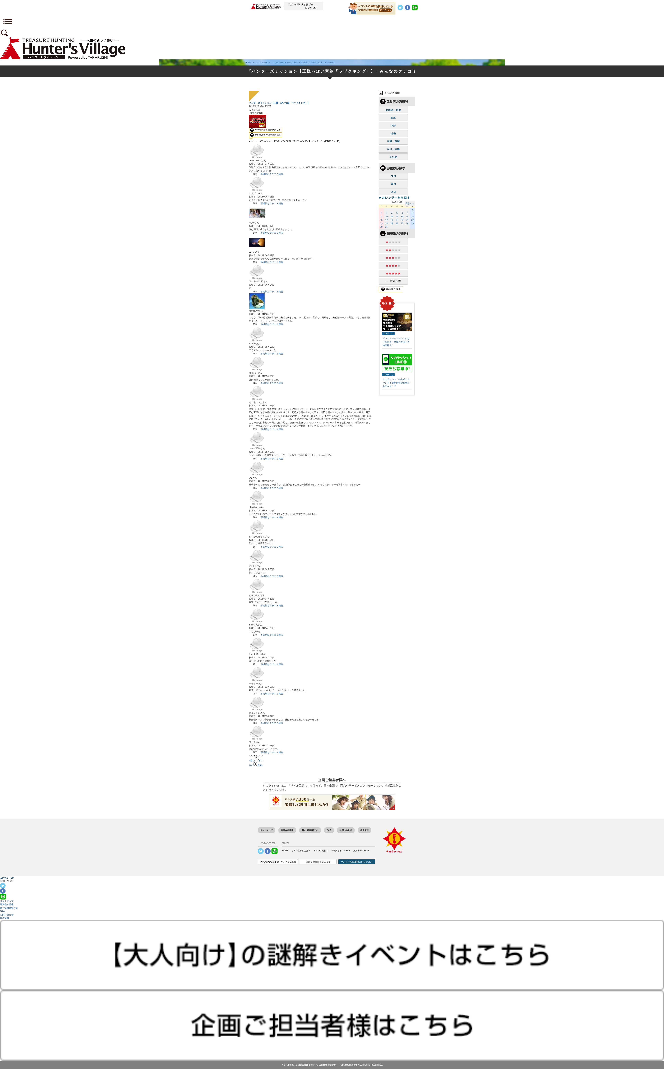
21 (407, 220)
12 (397, 216)
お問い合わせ (346, 830)
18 (391, 220)
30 (381, 227)
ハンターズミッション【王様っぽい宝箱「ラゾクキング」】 (279, 103)
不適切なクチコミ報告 (272, 174)
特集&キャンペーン (341, 850)
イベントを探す (321, 850)
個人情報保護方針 (310, 830)
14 (407, 216)
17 (386, 220)
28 (407, 223)
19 (397, 220)
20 (402, 220)
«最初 (252, 760)
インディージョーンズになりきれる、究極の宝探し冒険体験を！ (396, 341)
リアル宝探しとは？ (301, 850)
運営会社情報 (287, 830)
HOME (285, 850)
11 (392, 216)
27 (402, 223)
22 (412, 220)
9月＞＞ (410, 203)
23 (381, 223)
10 (386, 216)
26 (397, 223)
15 (412, 216)
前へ (261, 760)
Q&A (329, 830)
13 (402, 216)
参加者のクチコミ (361, 850)
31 (386, 227)
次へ (251, 765)
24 (386, 223)
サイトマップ (266, 830)
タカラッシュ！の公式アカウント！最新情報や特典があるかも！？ (396, 382)
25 (391, 223)
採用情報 (364, 830)
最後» (260, 765)
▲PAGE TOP (7, 878)
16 (381, 220)
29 (412, 223)
